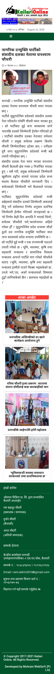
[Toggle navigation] (8, 36)
